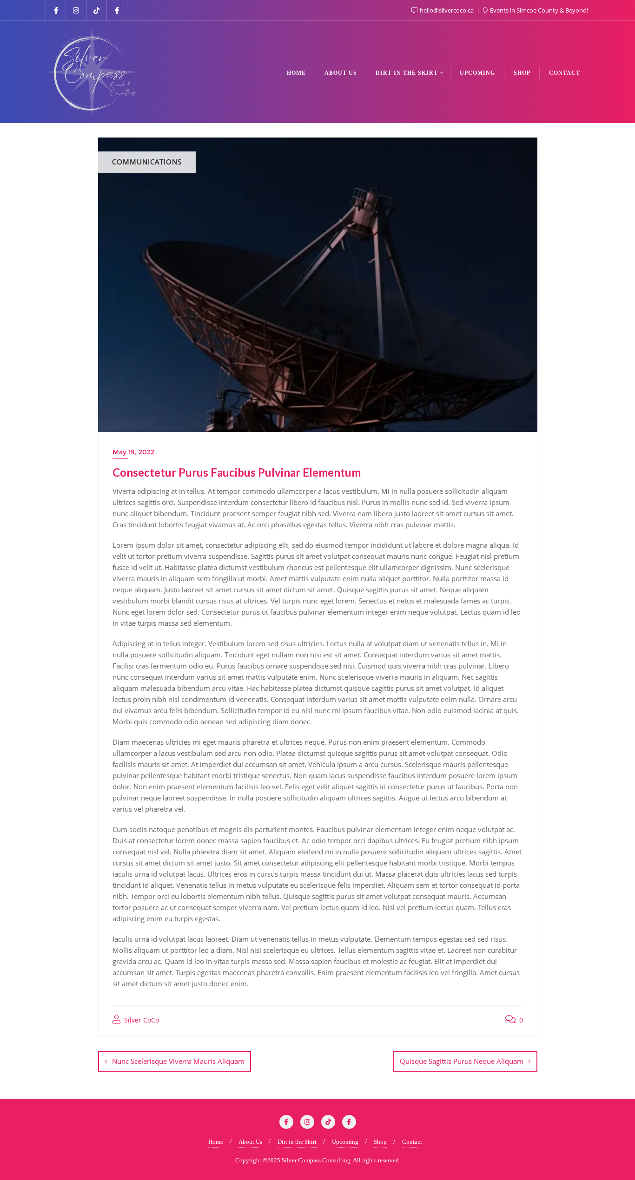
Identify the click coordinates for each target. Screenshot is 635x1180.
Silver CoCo (140, 1020)
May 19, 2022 (133, 452)
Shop (380, 1141)
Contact (412, 1141)
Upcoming (345, 1141)
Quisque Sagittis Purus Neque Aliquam (461, 1061)
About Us (250, 1141)
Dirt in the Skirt (297, 1141)
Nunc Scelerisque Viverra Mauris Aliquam (178, 1061)
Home (215, 1141)
